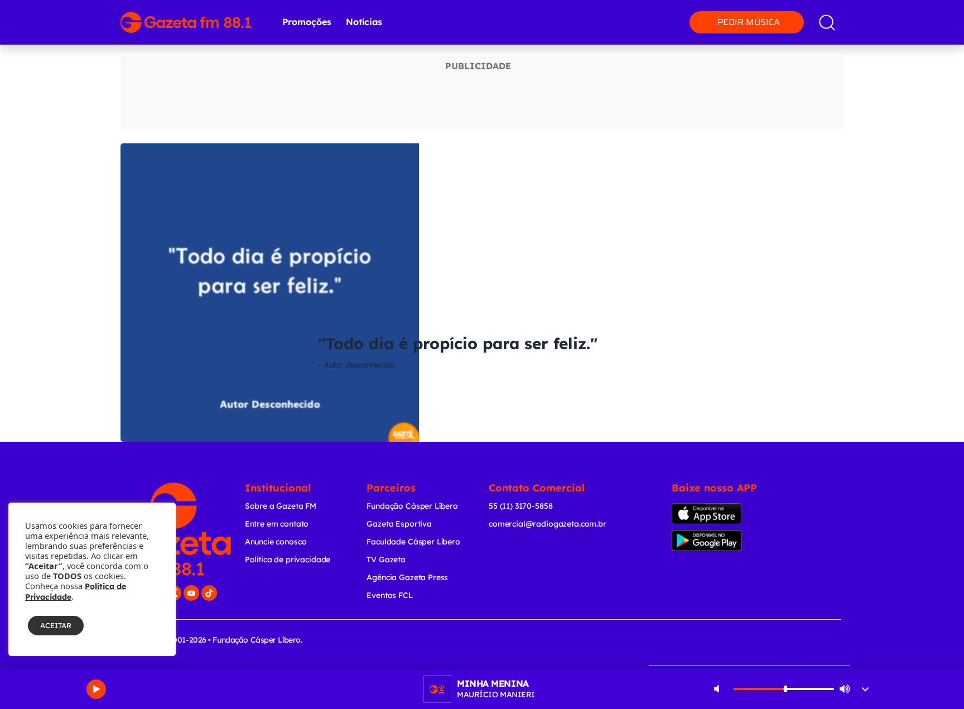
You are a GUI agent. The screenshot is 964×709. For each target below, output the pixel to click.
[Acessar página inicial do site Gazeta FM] (185, 22)
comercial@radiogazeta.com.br (547, 524)
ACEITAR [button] (55, 625)
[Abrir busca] (827, 22)
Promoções (306, 21)
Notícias (364, 21)
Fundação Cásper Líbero (412, 506)
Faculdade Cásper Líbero (413, 542)
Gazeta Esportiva (399, 524)
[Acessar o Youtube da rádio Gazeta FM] (191, 593)
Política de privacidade (288, 559)
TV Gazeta (386, 559)
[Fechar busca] (924, 11)
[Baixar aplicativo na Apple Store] (724, 513)
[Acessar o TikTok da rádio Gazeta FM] (209, 593)
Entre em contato (277, 524)
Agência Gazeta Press (407, 577)
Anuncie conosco (276, 542)
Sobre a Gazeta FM (280, 506)
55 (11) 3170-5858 (520, 506)
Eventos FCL (389, 595)
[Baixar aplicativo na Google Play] (726, 540)
